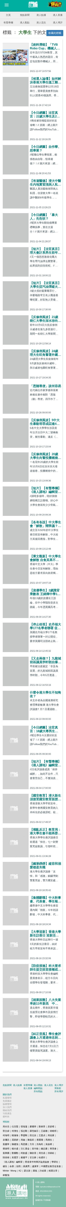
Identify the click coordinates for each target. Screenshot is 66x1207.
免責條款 (7, 1101)
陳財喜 (33, 1153)
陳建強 (15, 1144)
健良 (5, 1166)
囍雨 (18, 1166)
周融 (23, 1140)
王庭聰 (44, 1131)
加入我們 (7, 1107)
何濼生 (15, 1131)
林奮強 (6, 1175)
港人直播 (58, 15)
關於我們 (7, 1094)
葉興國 (6, 1153)
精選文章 (53, 1170)
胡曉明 (53, 1131)
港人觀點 (25, 22)
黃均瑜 (35, 1148)
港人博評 (58, 22)
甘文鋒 (33, 1157)
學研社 (55, 1162)
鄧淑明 (6, 1148)
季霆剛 (24, 1135)
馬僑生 (48, 1140)
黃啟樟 (48, 1144)
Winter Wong (9, 1170)
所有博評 (58, 1091)
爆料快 (6, 1116)
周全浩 (6, 1126)
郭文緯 (6, 1131)
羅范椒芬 (34, 1131)
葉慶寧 (6, 1144)
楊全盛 (15, 1148)
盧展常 (35, 1166)
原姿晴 (51, 1126)
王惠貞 (42, 1135)
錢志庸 (44, 1148)
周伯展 (51, 1135)
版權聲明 (7, 1104)
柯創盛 (24, 1153)
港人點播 (41, 15)
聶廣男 (26, 1166)
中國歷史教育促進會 (51, 1166)
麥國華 (33, 1126)
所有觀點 (38, 1091)
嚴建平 (24, 1157)
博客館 (57, 1088)
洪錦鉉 (51, 1153)
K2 (20, 1170)
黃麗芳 (15, 1157)
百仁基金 (25, 1148)
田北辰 (33, 1135)
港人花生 (41, 22)
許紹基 (43, 1170)
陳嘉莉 (30, 1140)
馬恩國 (24, 1144)
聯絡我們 (7, 1110)
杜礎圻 (42, 1157)
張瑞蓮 (24, 1126)
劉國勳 (15, 1153)
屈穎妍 (15, 1140)
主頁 (8, 15)
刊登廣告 (7, 1113)
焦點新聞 (25, 15)
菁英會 (53, 1148)
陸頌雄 (6, 1157)
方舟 (32, 1144)
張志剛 (24, 1131)
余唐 (12, 1166)
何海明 (6, 1135)
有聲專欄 (8, 22)
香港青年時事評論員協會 (37, 1162)
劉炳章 (42, 1126)
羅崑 (35, 1170)
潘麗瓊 (39, 1140)
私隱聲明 (7, 1098)
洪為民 (39, 1144)
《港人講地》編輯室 (13, 1162)
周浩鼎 (42, 1153)
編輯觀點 (38, 1088)
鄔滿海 (15, 1135)
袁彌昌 (6, 1140)
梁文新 (27, 1170)
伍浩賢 (15, 1126)
